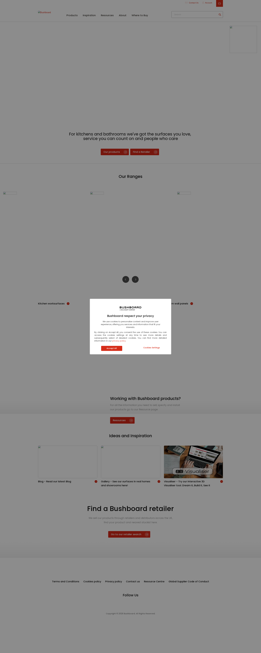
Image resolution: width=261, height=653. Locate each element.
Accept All (112, 348)
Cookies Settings (151, 347)
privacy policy (119, 340)
